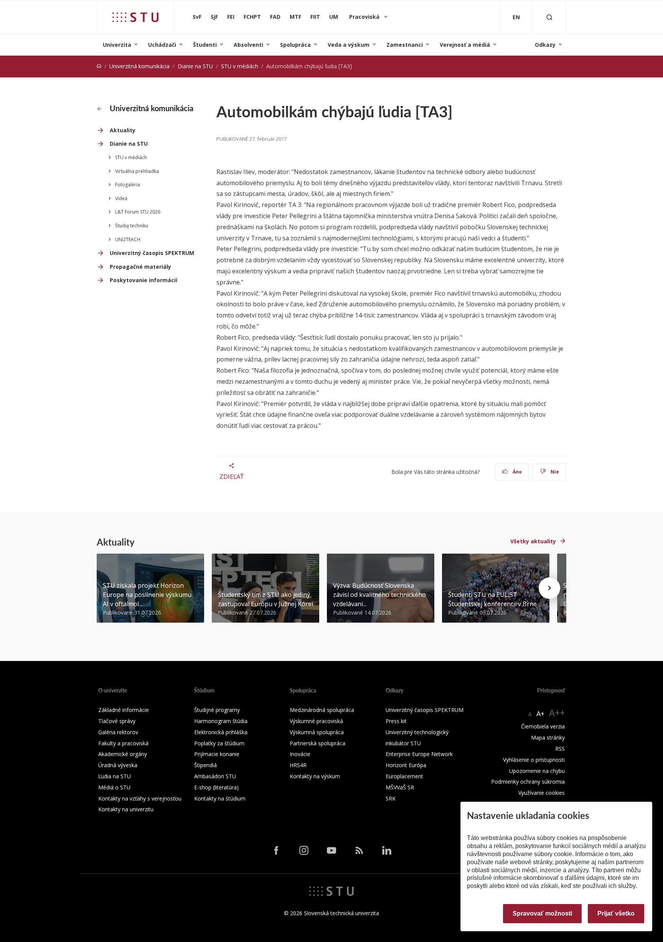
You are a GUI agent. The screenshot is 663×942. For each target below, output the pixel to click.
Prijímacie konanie (216, 754)
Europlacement (404, 776)
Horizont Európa (406, 765)
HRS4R (298, 765)
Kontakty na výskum (315, 776)
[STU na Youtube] (331, 850)
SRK (391, 798)
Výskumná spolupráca (317, 732)
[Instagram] (304, 850)
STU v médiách (239, 66)
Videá (121, 198)
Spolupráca (295, 44)
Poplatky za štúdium (219, 743)
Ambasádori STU (215, 776)
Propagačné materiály (140, 266)
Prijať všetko (616, 913)
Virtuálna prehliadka (137, 171)
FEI (230, 16)
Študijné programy (217, 709)
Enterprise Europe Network (419, 754)
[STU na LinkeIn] (387, 850)
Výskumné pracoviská (316, 721)
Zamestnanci (404, 44)
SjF (214, 16)
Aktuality (122, 130)
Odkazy (545, 44)
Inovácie (300, 754)
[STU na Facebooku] (276, 850)
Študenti (205, 44)
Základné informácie (123, 709)
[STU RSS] (359, 850)
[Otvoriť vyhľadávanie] (549, 17)
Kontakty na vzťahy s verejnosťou (139, 798)
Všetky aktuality (533, 541)
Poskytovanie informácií (143, 280)
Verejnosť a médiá (465, 44)
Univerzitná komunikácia (139, 66)
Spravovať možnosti (542, 913)
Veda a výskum (348, 44)
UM (333, 16)
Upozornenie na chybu (537, 770)
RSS (560, 748)
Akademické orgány (122, 754)
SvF (197, 16)
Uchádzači (162, 44)
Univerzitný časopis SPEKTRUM (152, 252)
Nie (554, 472)
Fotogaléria (127, 184)
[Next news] (549, 588)
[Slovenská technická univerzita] (135, 17)
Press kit (396, 721)
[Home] (99, 66)
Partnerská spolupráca (317, 743)
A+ (540, 713)
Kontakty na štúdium (220, 798)
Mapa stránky (548, 737)
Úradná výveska (117, 765)
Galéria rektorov (118, 732)
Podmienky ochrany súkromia (528, 781)
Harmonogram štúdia (220, 721)
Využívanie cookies (541, 792)
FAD (275, 16)
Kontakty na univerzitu (125, 809)
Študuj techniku (131, 225)
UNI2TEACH (127, 239)
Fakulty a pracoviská (123, 743)
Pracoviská (365, 16)
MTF (295, 16)
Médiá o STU (114, 787)
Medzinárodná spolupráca (322, 709)
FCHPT (252, 16)
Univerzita (117, 44)
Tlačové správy (116, 721)
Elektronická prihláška (220, 732)
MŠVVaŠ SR (400, 787)
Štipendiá (205, 765)
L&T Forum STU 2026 (137, 212)
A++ (557, 712)
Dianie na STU (195, 66)
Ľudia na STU (114, 776)
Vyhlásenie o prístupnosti (534, 759)
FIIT (315, 16)
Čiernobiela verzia (543, 726)
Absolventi (248, 44)
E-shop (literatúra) (216, 787)
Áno (516, 472)
